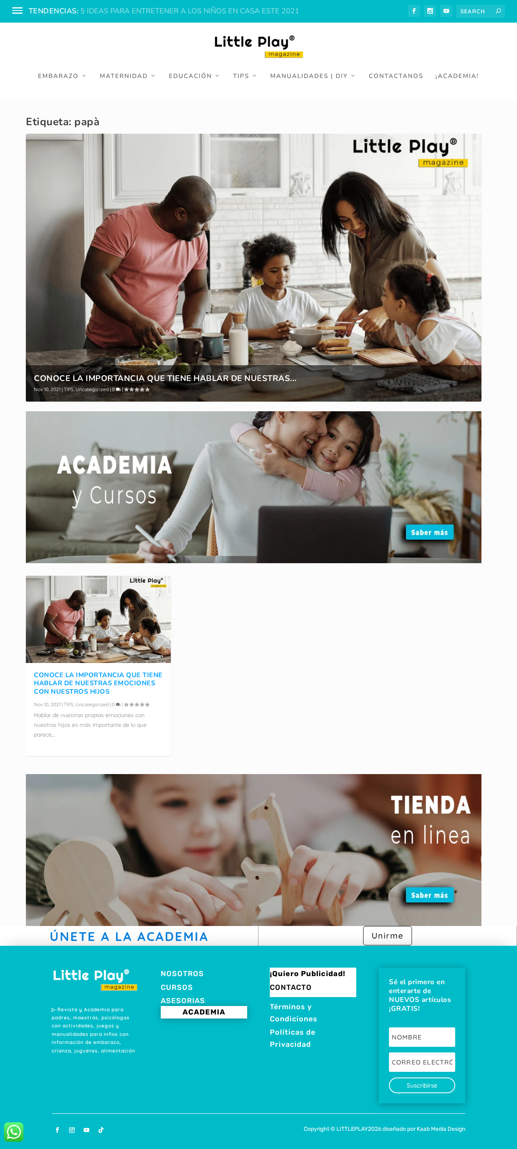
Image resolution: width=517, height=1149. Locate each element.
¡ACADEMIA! (457, 76)
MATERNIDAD (124, 76)
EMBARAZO (58, 76)
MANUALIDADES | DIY (309, 76)
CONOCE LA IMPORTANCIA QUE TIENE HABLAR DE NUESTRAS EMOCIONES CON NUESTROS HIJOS (98, 684)
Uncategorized (92, 389)
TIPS (241, 76)
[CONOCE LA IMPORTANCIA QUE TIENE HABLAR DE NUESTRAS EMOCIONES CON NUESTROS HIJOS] (98, 619)
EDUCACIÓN (190, 76)
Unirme (388, 935)
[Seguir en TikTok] (101, 1130)
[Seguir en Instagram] (72, 1130)
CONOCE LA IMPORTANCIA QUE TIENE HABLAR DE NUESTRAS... (165, 378)
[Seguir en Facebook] (57, 1130)
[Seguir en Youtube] (86, 1130)
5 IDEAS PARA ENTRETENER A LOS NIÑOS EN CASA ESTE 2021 (189, 11)
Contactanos (396, 76)
